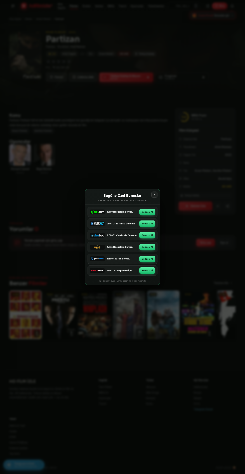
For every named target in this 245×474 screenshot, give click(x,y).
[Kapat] (154, 195)
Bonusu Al (147, 212)
